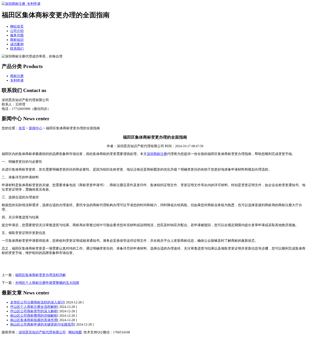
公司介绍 (17, 31)
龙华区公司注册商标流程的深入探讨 (37, 302)
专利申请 (17, 80)
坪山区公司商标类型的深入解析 (33, 311)
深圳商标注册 (157, 154)
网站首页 (17, 26)
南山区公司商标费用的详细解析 (33, 315)
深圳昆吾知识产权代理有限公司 (42, 332)
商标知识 (17, 39)
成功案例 (17, 44)
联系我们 (17, 48)
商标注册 (17, 76)
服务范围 (17, 35)
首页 (22, 128)
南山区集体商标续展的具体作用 (33, 320)
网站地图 (75, 332)
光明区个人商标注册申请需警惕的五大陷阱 (47, 283)
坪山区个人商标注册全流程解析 (33, 307)
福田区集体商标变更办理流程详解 (40, 275)
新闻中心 (35, 128)
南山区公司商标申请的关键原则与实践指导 (42, 324)
